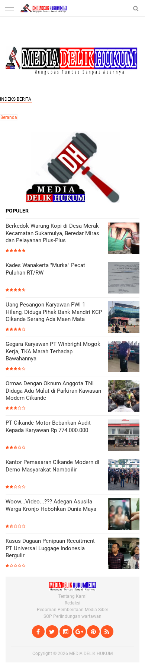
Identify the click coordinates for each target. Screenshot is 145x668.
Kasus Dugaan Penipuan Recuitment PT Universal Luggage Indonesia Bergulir (50, 548)
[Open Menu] (9, 8)
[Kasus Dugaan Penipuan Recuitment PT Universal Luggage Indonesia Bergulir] (123, 554)
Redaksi (72, 603)
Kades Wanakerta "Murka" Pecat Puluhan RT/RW (45, 269)
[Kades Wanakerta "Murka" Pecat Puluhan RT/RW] (123, 278)
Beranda (8, 117)
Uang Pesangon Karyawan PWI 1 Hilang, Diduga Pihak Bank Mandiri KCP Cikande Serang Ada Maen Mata (54, 311)
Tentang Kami (72, 596)
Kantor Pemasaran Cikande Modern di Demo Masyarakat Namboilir (52, 466)
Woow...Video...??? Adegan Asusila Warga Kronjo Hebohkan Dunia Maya (51, 505)
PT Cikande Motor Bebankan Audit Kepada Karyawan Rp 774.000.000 (48, 426)
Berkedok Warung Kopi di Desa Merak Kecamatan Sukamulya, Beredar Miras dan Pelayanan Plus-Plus (52, 233)
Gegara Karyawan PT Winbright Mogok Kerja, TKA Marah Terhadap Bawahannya (53, 351)
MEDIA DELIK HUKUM (91, 653)
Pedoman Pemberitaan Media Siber (72, 609)
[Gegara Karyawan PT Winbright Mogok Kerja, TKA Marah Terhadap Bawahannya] (123, 357)
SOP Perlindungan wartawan (73, 616)
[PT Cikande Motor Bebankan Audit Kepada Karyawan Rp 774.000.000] (123, 436)
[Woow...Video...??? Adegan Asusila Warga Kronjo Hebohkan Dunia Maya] (123, 514)
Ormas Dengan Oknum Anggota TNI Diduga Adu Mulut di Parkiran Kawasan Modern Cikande (53, 390)
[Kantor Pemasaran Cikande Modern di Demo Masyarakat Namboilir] (123, 475)
